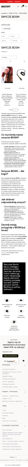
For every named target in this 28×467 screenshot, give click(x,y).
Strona (11, 109)
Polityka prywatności (8, 384)
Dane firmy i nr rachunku (9, 421)
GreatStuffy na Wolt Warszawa (11, 446)
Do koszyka (7, 88)
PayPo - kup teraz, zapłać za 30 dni (13, 441)
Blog (3, 418)
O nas (4, 410)
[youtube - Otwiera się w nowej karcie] (23, 361)
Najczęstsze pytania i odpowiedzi (12, 401)
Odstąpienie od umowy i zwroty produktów (11, 372)
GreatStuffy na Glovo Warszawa (12, 449)
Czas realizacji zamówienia (10, 444)
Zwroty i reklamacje (8, 381)
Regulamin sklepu (7, 376)
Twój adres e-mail (7, 352)
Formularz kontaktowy (9, 369)
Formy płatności (7, 439)
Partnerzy (5, 415)
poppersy (3, 252)
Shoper (15, 457)
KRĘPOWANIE (23, 13)
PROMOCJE (18, 1)
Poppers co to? (7, 398)
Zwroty (13, 460)
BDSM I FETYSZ (13, 13)
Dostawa (20, 460)
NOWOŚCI (10, 1)
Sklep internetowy (12, 465)
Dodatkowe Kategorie (8, 379)
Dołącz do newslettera (10, 356)
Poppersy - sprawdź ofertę (10, 396)
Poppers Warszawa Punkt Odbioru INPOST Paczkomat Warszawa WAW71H (12, 434)
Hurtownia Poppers (8, 413)
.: (1, 54)
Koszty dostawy (7, 430)
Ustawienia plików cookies (10, 387)
